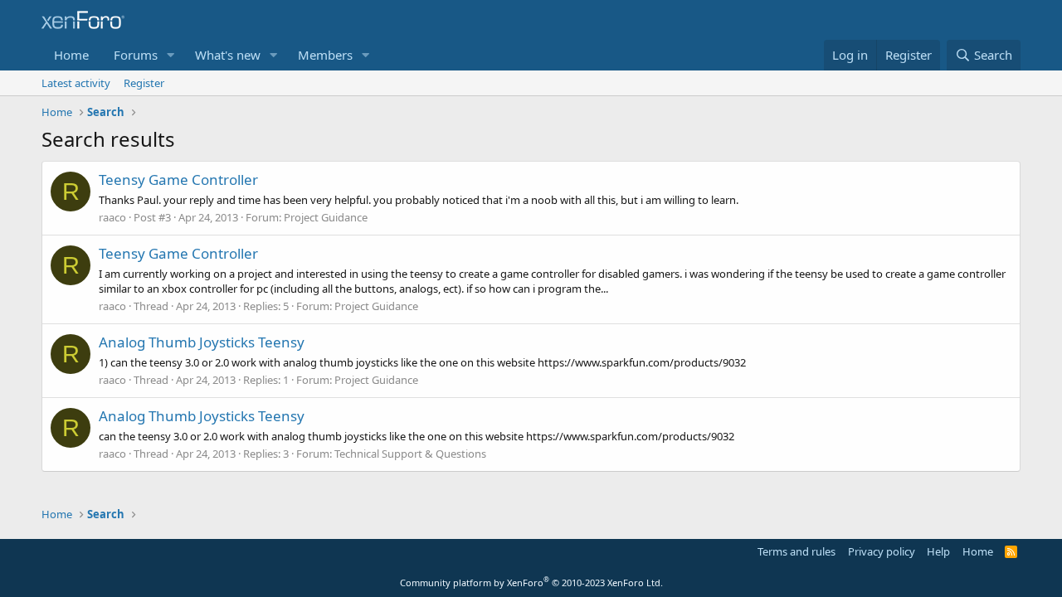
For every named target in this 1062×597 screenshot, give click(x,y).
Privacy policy (881, 551)
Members (325, 54)
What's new (228, 54)
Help (938, 551)
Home (71, 54)
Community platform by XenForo (531, 582)
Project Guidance (326, 217)
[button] (171, 55)
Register (144, 82)
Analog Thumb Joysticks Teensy (201, 342)
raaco (112, 217)
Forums (136, 54)
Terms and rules (796, 551)
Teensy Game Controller (178, 179)
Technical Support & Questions (410, 453)
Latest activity (75, 82)
